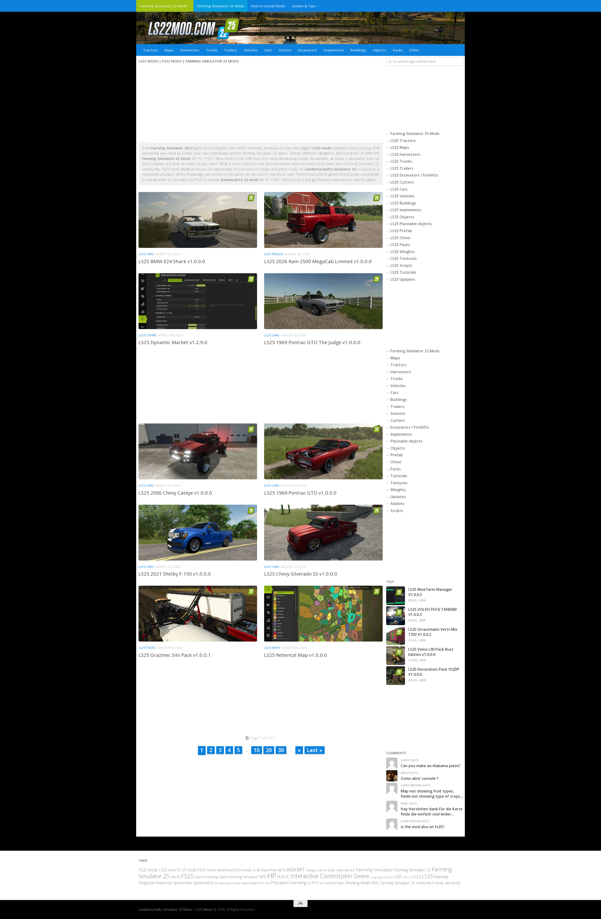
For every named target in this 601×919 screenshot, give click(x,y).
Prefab (396, 455)
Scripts (396, 510)
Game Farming (206, 876)
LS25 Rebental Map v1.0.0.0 (295, 655)
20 (269, 750)
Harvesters (189, 50)
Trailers (230, 50)
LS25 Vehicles (402, 196)
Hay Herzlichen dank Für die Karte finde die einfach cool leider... (432, 811)
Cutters (284, 50)
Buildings (358, 50)
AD (254, 870)
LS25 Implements (405, 209)
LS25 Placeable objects (411, 223)
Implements (334, 50)
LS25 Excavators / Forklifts (414, 175)
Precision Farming (289, 882)
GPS (262, 876)
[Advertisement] (261, 102)
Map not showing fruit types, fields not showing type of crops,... (432, 793)
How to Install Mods (268, 6)
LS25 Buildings (403, 203)
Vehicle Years (335, 883)
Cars (268, 50)
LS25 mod (167, 869)
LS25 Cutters (402, 182)
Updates (398, 496)
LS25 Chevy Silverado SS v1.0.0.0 (300, 573)
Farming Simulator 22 (412, 869)
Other (414, 50)
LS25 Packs (147, 648)
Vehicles (251, 50)
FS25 (187, 876)
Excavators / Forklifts (409, 427)
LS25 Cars (146, 254)
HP (271, 875)
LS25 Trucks (273, 254)
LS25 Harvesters (405, 154)
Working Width (358, 882)
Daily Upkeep (338, 869)
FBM (173, 877)
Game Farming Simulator (238, 876)
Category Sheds (316, 870)
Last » (314, 750)
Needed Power (230, 883)
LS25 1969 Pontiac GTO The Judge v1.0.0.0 (312, 342)
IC (288, 876)
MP (216, 883)
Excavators (307, 50)
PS (309, 883)
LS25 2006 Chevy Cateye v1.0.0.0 (175, 492)
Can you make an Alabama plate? (430, 765)
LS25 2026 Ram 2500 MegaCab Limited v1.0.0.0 (318, 261)
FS (178, 877)
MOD (209, 882)
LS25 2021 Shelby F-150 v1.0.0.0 (175, 573)
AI (258, 869)
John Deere (355, 876)
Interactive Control (315, 876)
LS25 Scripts (401, 265)
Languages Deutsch (381, 877)
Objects (379, 50)
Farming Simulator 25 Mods (163, 6)
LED (398, 876)
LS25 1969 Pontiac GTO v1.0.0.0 (300, 492)
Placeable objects (406, 441)
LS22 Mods (204, 909)
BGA (291, 869)
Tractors (150, 50)
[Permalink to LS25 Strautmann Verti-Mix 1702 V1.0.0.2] (395, 635)
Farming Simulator (374, 869)
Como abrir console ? (420, 778)
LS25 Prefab (401, 230)
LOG (405, 877)
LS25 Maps (272, 648)
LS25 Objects (402, 216)
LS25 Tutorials (403, 272)
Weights (398, 489)
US (322, 883)
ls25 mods (243, 869)
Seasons (397, 413)
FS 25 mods (186, 869)
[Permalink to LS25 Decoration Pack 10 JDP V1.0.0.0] (395, 675)
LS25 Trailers (402, 168)
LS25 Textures (403, 258)
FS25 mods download (215, 869)
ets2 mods (435, 882)
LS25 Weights (402, 251)
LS (409, 877)
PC (262, 883)
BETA (282, 869)
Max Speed (194, 882)
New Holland (250, 883)
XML (375, 882)
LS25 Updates (402, 279)
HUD (281, 876)
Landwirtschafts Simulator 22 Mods (165, 909)
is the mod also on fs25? (422, 826)
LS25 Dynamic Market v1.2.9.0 (173, 342)
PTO (315, 882)
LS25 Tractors (403, 140)
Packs (398, 50)
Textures (399, 482)
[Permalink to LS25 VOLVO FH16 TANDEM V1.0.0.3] (395, 615)
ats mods (452, 882)
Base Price (269, 870)
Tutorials (398, 475)
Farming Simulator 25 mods (402, 882)
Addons (397, 503)
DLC (352, 870)
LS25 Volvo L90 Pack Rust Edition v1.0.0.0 (430, 652)
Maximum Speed (170, 882)
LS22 (416, 876)
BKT (301, 869)
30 (281, 750)
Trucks (211, 50)
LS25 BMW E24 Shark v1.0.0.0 (172, 261)
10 (257, 750)
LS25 (427, 876)
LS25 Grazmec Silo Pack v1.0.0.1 (175, 655)
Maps (169, 50)
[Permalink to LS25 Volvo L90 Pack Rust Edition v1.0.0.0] (395, 655)
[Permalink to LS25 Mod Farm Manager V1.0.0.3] (395, 595)
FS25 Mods (148, 869)
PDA (267, 883)
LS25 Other (147, 335)
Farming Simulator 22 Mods (220, 6)
